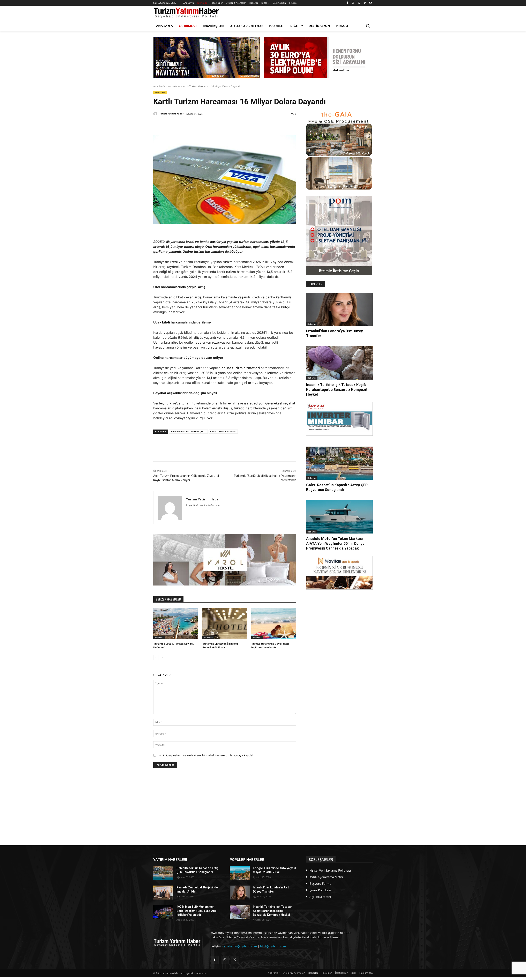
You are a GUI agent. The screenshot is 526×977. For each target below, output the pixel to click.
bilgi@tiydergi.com (273, 946)
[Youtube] (370, 3)
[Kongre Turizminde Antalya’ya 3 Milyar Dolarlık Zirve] (240, 873)
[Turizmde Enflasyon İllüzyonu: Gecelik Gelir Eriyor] (224, 623)
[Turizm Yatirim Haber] (156, 114)
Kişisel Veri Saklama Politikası (330, 870)
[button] (368, 26)
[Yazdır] (229, 124)
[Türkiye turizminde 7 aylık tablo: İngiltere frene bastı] (273, 623)
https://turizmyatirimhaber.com (203, 505)
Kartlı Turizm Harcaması (223, 431)
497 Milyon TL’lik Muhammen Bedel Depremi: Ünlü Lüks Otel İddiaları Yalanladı (196, 910)
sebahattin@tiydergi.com (239, 946)
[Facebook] (347, 3)
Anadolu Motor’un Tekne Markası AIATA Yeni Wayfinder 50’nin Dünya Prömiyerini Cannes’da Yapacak (335, 543)
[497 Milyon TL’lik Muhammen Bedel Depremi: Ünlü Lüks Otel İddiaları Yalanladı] (163, 912)
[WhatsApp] (210, 124)
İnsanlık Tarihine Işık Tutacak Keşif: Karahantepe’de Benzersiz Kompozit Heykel (337, 389)
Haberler (159, 637)
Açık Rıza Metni (320, 897)
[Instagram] (353, 3)
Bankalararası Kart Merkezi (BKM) (188, 431)
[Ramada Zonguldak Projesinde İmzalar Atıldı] (163, 893)
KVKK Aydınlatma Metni (326, 877)
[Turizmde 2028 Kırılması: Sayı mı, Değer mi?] (175, 623)
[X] (359, 3)
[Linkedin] (201, 124)
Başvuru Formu (320, 883)
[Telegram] (220, 124)
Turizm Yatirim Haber (171, 113)
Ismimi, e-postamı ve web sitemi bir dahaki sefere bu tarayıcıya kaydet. (206, 755)
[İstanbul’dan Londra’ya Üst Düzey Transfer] (339, 309)
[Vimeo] (364, 3)
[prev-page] (155, 657)
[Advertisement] (224, 806)
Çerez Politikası (320, 890)
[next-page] (162, 657)
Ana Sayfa (159, 86)
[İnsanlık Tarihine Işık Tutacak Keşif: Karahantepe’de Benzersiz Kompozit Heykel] (339, 363)
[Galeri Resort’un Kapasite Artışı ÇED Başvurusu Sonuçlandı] (339, 463)
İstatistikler (173, 86)
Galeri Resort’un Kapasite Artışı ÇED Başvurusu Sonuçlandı (337, 487)
